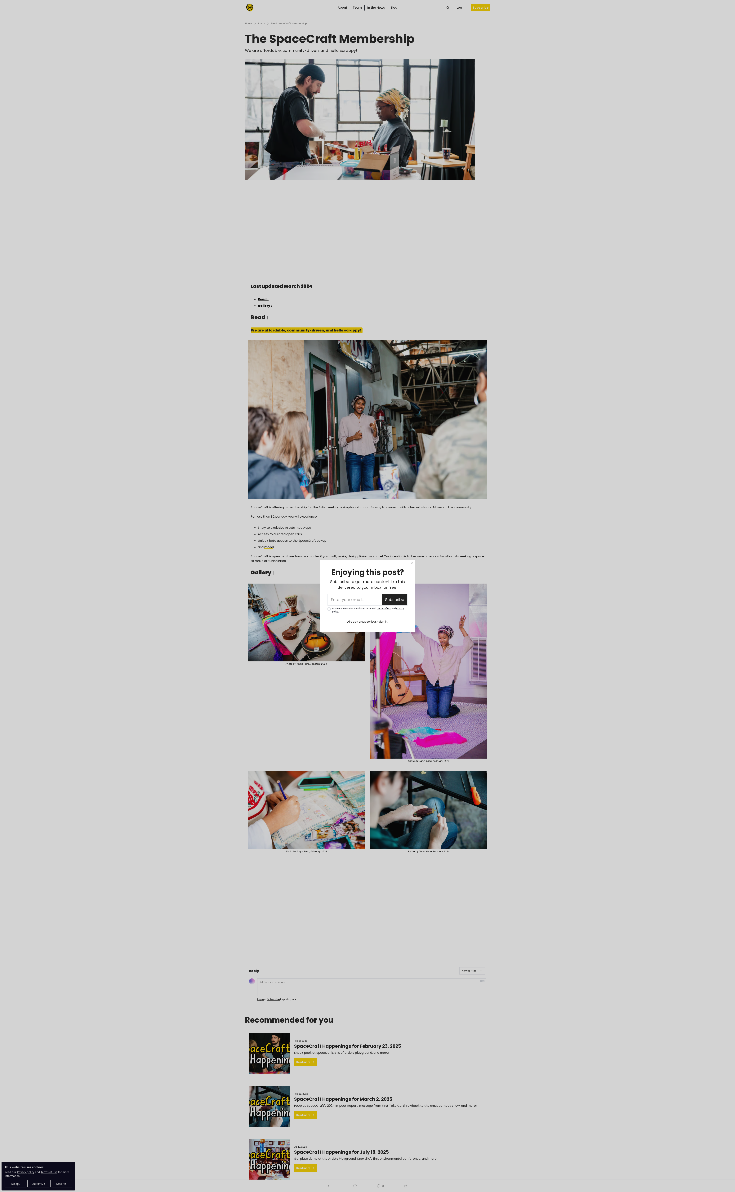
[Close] (411, 563)
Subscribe (394, 599)
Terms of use (384, 608)
